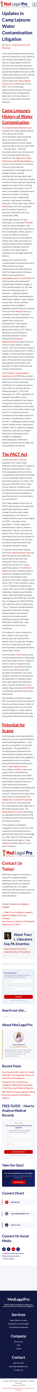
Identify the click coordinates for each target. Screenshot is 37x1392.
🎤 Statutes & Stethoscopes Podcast (13, 1253)
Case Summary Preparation (18, 1327)
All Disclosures (6, 1388)
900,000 (29, 222)
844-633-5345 (18, 1363)
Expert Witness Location (18, 1320)
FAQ (18, 1345)
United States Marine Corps (19, 127)
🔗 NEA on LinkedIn (8, 1259)
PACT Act (18, 459)
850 (19, 360)
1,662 (18, 654)
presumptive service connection (17, 278)
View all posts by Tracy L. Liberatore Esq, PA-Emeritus (17, 951)
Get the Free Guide (18, 1152)
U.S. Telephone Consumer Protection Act (17, 799)
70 (30, 188)
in (4, 1249)
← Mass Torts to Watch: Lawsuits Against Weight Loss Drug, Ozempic (17, 915)
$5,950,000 (28, 688)
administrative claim (21, 552)
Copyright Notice (16, 1388)
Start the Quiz (18, 1182)
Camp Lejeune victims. (17, 766)
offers (16, 669)
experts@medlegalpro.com (18, 1366)
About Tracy (18, 1342)
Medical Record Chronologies (18, 1324)
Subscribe (18, 997)
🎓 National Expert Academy (11, 1256)
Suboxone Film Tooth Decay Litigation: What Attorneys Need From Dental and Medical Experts (17, 1085)
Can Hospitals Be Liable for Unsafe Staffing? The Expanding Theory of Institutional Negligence (18, 1075)
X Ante (18, 769)
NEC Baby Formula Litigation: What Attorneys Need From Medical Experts (18, 1095)
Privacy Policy (25, 1388)
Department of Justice (12, 811)
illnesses (19, 311)
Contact (18, 1349)
